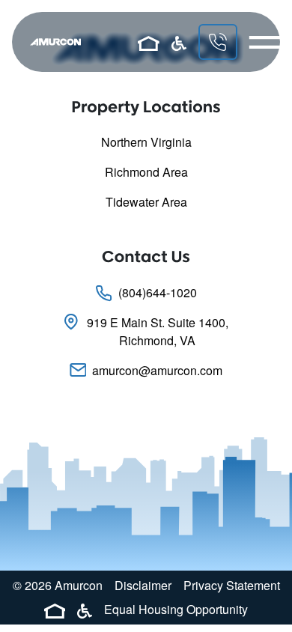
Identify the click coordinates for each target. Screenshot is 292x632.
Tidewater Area (146, 201)
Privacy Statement (231, 585)
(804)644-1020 (157, 292)
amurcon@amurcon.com (157, 370)
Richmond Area (146, 171)
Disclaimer (143, 585)
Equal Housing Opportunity (176, 609)
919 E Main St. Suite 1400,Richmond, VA (157, 331)
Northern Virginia (146, 142)
